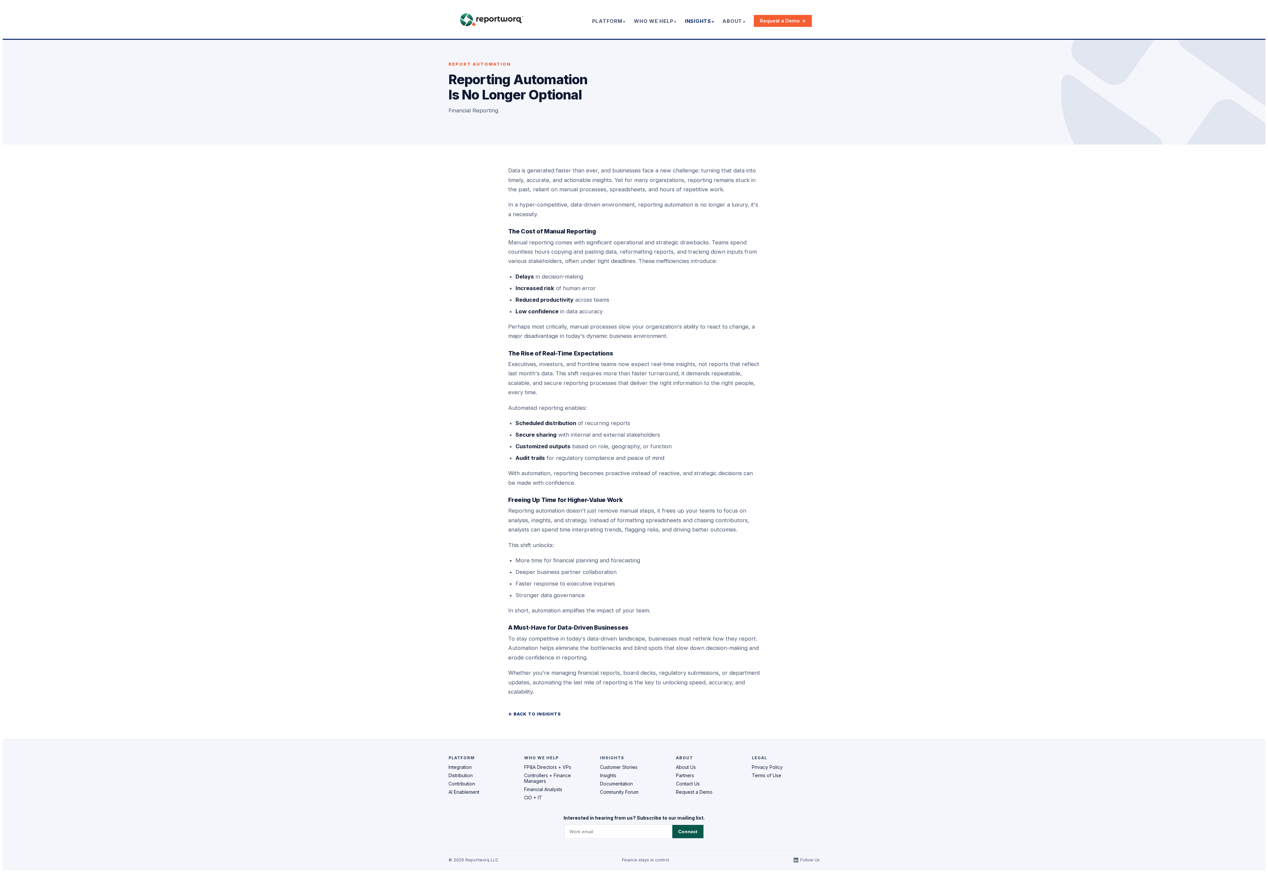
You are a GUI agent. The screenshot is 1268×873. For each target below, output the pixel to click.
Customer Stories (618, 767)
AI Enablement (464, 792)
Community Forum (619, 792)
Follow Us (810, 859)
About (732, 21)
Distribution (461, 775)
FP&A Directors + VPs (547, 767)
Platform (607, 21)
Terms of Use (766, 775)
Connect (687, 831)
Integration (460, 767)
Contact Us (688, 783)
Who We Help (653, 21)
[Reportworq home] (491, 20)
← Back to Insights (534, 714)
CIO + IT (533, 797)
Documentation (616, 783)
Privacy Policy (767, 767)
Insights (698, 21)
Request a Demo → (783, 21)
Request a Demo (694, 792)
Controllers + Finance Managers (547, 778)
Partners (685, 775)
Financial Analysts (543, 789)
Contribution (462, 783)
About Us (686, 767)
